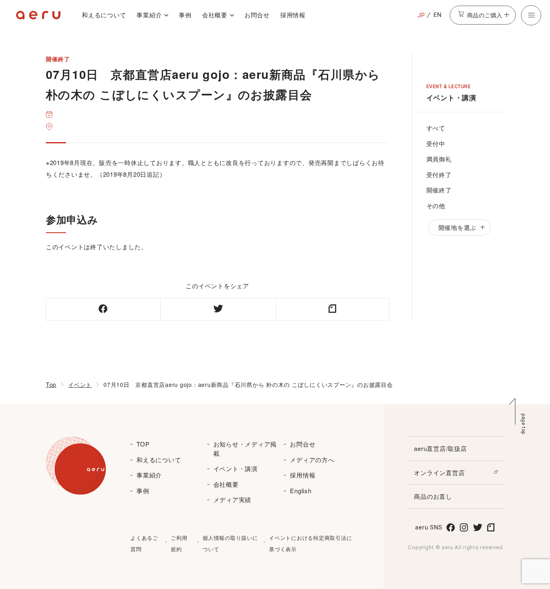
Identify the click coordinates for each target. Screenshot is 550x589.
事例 (185, 14)
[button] (531, 15)
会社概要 (214, 14)
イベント (80, 384)
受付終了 (439, 174)
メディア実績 (232, 499)
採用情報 (293, 14)
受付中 (435, 143)
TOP (142, 444)
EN (438, 15)
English (300, 490)
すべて (435, 128)
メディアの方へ (312, 459)
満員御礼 (439, 159)
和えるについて (104, 14)
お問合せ (257, 14)
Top (51, 384)
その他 (435, 205)
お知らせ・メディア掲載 (245, 448)
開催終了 (439, 190)
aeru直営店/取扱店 (440, 448)
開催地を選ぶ (457, 227)
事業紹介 (149, 14)
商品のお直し (433, 496)
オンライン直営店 (439, 472)
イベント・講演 (235, 468)
